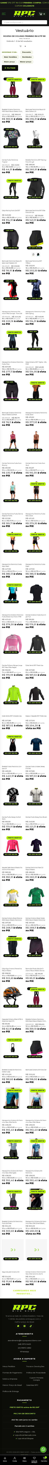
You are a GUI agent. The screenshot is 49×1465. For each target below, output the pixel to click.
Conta (15, 1461)
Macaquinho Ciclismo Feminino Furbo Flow (12, 363)
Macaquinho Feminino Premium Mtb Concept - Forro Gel (12, 312)
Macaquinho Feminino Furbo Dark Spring (35, 312)
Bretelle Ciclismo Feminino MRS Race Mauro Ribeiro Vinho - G (12, 110)
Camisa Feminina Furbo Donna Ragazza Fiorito (12, 515)
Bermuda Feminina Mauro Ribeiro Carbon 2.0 (36, 110)
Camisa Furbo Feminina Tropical (10, 161)
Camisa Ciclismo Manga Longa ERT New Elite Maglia (12, 666)
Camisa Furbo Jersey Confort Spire (11, 818)
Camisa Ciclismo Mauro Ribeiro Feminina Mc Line (12, 1424)
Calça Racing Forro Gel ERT (11, 210)
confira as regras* (24, 6)
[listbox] (36, 254)
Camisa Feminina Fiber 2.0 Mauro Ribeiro (34, 868)
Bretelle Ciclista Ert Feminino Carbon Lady (11, 1070)
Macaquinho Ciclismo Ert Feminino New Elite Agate (12, 1172)
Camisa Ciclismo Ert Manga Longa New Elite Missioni (11, 1323)
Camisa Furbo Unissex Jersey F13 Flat (35, 767)
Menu (25, 1461)
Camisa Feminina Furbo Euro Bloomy (11, 464)
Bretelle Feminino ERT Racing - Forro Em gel (36, 161)
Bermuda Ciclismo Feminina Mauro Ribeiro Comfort (11, 413)
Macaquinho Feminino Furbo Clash (35, 565)
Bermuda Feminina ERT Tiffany (34, 262)
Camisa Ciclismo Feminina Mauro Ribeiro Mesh (34, 1424)
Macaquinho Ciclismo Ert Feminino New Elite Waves (36, 1121)
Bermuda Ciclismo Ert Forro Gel (36, 1070)
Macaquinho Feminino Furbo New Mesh (12, 565)
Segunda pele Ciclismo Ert (10, 1272)
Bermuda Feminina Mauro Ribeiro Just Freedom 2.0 (12, 262)
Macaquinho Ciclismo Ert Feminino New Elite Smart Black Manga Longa (36, 1222)
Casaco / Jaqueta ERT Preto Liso (36, 716)
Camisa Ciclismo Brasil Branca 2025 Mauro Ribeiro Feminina (12, 919)
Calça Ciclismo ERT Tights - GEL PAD (36, 363)
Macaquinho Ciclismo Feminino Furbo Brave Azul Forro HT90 (12, 616)
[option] (33, 254)
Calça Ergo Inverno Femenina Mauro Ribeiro (12, 969)
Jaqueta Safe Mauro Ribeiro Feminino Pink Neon (12, 868)
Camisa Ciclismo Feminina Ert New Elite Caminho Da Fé (35, 1273)
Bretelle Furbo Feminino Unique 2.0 (12, 767)
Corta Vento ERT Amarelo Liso (12, 716)
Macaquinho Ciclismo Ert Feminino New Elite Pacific (12, 1121)
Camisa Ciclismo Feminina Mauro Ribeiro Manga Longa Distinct (11, 1374)
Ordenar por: (9, 52)
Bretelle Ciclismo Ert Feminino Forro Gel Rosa (12, 1222)
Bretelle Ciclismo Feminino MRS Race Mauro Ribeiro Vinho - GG (36, 1020)
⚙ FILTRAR (10, 68)
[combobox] (24, 22)
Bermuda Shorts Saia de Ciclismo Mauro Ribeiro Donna (35, 969)
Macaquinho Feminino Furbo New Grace (35, 515)
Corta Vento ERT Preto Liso (34, 665)
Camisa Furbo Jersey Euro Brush (36, 817)
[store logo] (24, 14)
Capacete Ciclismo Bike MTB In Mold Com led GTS (12, 1020)
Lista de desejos (34, 1461)
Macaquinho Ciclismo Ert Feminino (34, 1172)
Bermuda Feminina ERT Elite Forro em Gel (35, 211)
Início (5, 1461)
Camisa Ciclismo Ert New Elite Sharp (35, 1323)
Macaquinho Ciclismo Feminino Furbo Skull (36, 413)
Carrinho (44, 1459)
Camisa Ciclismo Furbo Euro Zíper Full (36, 616)
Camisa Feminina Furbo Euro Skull (35, 464)
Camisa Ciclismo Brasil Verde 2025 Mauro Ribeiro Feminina (35, 919)
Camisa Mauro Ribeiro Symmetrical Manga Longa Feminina (35, 1374)
